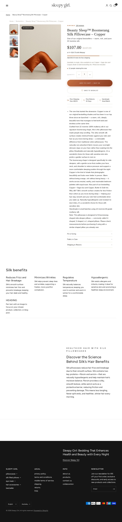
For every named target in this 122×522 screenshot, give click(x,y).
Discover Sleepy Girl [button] (71, 460)
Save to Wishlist (91, 90)
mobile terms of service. (44, 481)
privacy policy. (40, 474)
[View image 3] (14, 52)
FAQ (36, 491)
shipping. (38, 484)
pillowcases (10, 474)
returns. (37, 487)
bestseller (10, 488)
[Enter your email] (113, 489)
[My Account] (107, 5)
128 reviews (80, 25)
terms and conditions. (43, 477)
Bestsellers (20, 21)
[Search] (111, 5)
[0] (114, 5)
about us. (66, 474)
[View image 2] (14, 41)
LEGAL (37, 469)
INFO (65, 469)
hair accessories (12, 485)
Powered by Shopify (41, 510)
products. (67, 477)
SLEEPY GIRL (12, 469)
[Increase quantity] (90, 74)
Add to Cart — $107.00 (90, 83)
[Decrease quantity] (79, 74)
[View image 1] (14, 29)
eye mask (10, 481)
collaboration (68, 484)
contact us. (67, 481)
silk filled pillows (12, 477)
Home (8, 15)
